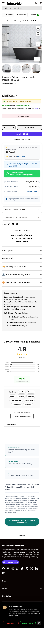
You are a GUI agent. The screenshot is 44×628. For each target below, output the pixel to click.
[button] (40, 3)
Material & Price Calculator (15, 210)
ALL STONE (8, 15)
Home (3, 21)
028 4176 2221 (32, 191)
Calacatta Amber (16, 400)
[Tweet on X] (9, 224)
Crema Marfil (17, 405)
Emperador (28, 405)
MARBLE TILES (21, 15)
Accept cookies (27, 623)
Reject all (10, 623)
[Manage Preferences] (39, 623)
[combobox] (22, 8)
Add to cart (29, 127)
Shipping (12, 105)
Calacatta (31, 396)
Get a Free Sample (22, 116)
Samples (21, 396)
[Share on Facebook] (13, 224)
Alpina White (29, 400)
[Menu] (3, 3)
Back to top (22, 535)
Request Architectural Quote (16, 217)
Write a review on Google (22, 416)
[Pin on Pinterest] (17, 224)
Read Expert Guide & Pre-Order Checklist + (22, 522)
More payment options (22, 139)
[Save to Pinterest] (38, 28)
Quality (12, 396)
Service (21, 392)
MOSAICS (34, 15)
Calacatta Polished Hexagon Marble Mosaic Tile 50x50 (21, 21)
